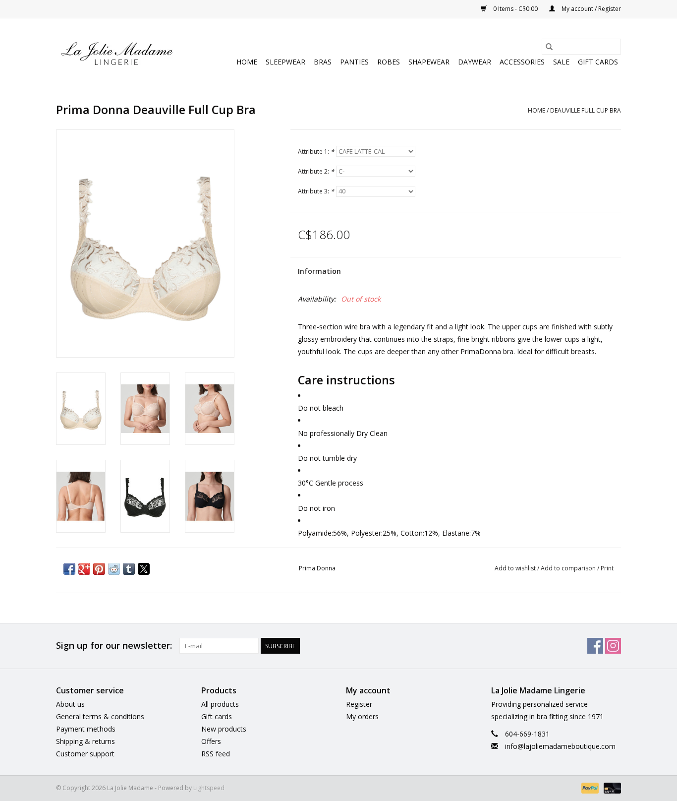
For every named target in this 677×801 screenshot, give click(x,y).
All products (220, 704)
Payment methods (85, 729)
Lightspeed (209, 788)
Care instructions (346, 380)
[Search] (549, 47)
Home (246, 61)
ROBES (388, 61)
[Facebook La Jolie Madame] (595, 646)
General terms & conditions (100, 716)
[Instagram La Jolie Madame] (613, 646)
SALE (561, 61)
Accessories (522, 61)
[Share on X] (144, 569)
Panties (354, 61)
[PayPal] (589, 787)
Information (319, 271)
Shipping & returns (85, 741)
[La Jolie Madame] (116, 54)
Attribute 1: (316, 151)
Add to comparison (569, 568)
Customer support (85, 753)
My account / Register (590, 8)
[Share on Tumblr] (129, 569)
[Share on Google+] (84, 569)
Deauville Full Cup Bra (585, 110)
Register (359, 704)
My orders (362, 716)
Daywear (474, 61)
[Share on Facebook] (69, 569)
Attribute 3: (316, 191)
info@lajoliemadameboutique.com (560, 746)
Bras (323, 61)
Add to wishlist (516, 568)
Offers (211, 741)
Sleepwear (285, 61)
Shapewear (429, 61)
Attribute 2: (316, 171)
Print (607, 568)
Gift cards (598, 61)
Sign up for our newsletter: (114, 645)
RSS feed (215, 753)
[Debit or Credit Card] (610, 787)
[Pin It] (99, 569)
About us (70, 704)
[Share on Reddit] (114, 569)
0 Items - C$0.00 (515, 8)
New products (223, 729)
